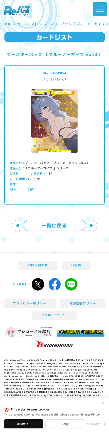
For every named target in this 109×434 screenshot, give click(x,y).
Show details (96, 424)
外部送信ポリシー (82, 303)
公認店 (76, 265)
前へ (17, 225)
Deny (65, 424)
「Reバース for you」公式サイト (17, 11)
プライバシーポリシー (29, 303)
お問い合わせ (38, 265)
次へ (91, 225)
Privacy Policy (89, 414)
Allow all (23, 424)
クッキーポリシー (54, 315)
